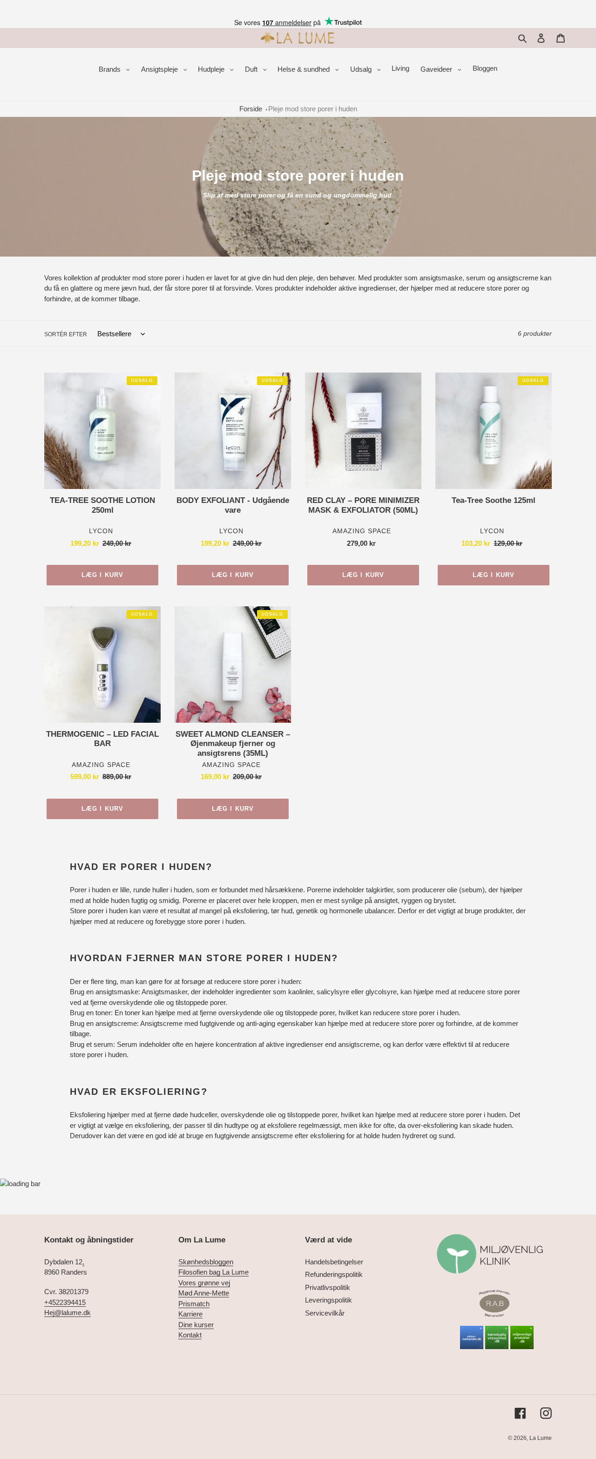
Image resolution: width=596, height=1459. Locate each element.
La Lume (540, 1438)
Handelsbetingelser (334, 1262)
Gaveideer (437, 69)
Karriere (190, 1314)
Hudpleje (212, 69)
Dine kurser (196, 1325)
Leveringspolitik (328, 1300)
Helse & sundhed (305, 69)
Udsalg (361, 69)
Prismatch (194, 1304)
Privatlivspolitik (327, 1287)
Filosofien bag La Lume (213, 1272)
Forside (250, 109)
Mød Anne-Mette (203, 1293)
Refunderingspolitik (334, 1274)
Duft (252, 69)
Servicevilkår (325, 1313)
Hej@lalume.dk (67, 1312)
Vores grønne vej (204, 1283)
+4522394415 (65, 1302)
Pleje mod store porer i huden (312, 109)
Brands (110, 69)
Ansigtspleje (160, 69)
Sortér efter (65, 334)
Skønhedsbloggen (205, 1262)
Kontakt (190, 1335)
